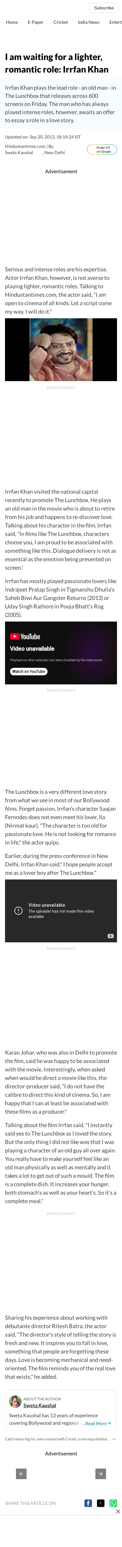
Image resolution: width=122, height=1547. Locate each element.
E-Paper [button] (35, 22)
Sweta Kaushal (39, 1405)
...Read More (95, 1423)
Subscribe (104, 7)
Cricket (60, 22)
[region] (61, 39)
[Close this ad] (117, 1511)
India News (88, 22)
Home (12, 22)
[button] (21, 1474)
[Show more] (114, 1439)
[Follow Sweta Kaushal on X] (40, 152)
